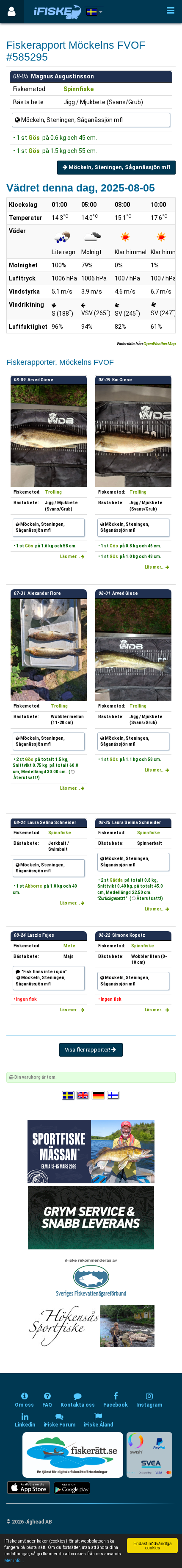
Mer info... (14, 1560)
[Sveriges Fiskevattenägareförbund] (91, 1277)
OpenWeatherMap (159, 343)
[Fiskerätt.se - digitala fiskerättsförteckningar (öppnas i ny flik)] (72, 1455)
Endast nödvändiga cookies (152, 1545)
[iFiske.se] (57, 11)
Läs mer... (70, 556)
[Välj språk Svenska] (68, 1095)
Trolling (53, 492)
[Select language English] (83, 1095)
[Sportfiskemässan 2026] (91, 1151)
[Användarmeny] (11, 11)
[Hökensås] (91, 1326)
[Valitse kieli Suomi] (113, 1095)
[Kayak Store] (91, 1217)
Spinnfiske (78, 89)
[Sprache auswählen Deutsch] (98, 1095)
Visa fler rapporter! (88, 1049)
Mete (69, 946)
